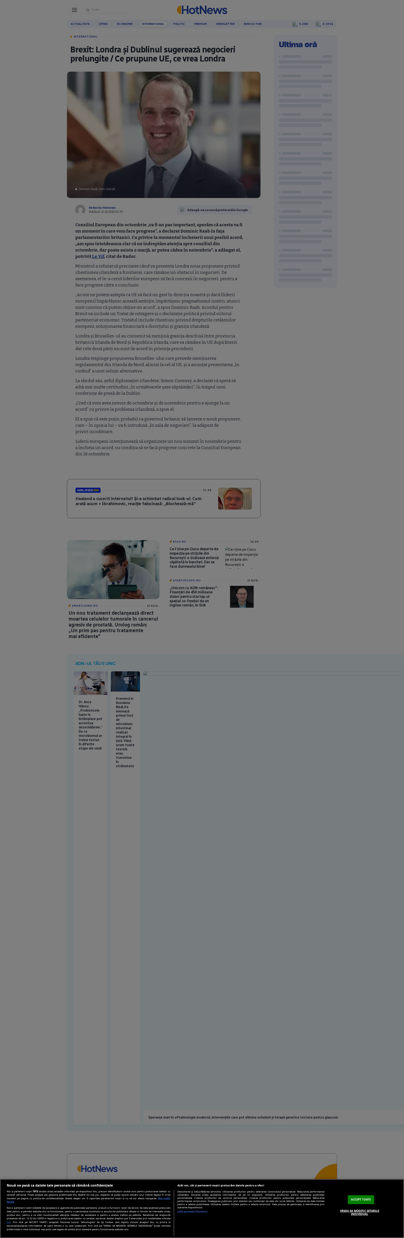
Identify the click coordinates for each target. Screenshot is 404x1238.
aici (9, 1222)
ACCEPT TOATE (361, 1199)
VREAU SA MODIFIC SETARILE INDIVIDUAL (359, 1212)
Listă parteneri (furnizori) (192, 1211)
